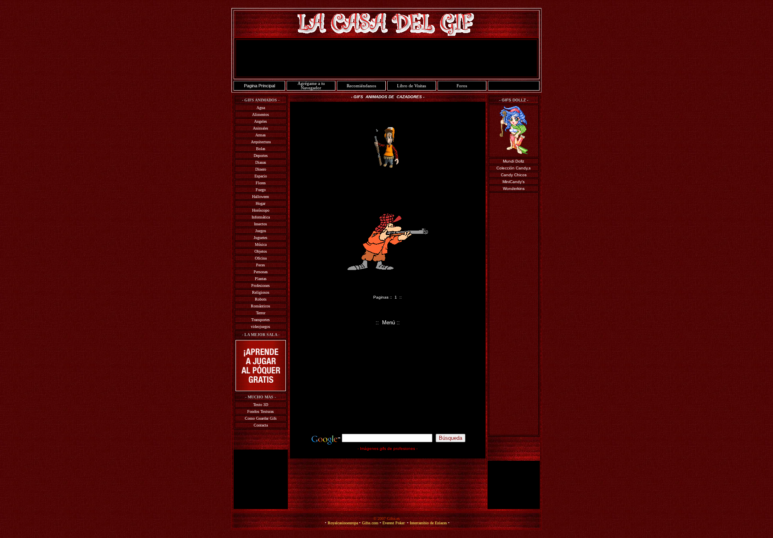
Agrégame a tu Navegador (311, 85)
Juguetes (260, 237)
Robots (261, 299)
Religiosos (260, 292)
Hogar (260, 203)
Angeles (260, 121)
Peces (260, 265)
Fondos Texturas (260, 411)
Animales (260, 128)
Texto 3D (260, 404)
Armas (260, 135)
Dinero (260, 169)
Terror (260, 313)
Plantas (261, 278)
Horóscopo (260, 210)
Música (261, 244)
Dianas (260, 162)
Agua (260, 107)
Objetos (260, 251)
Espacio (260, 176)
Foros (462, 86)
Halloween (260, 196)
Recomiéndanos (361, 86)
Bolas (260, 148)
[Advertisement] (386, 58)
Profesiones (260, 285)
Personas (261, 272)
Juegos (260, 231)
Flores (261, 183)
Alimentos (260, 114)
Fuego (261, 190)
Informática (261, 217)
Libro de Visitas (411, 86)
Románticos (260, 306)
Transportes (260, 319)
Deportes (261, 155)
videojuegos (260, 326)
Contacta (261, 425)
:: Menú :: (388, 323)
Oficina (261, 258)
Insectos (260, 224)
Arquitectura (261, 142)
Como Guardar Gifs (261, 418)
